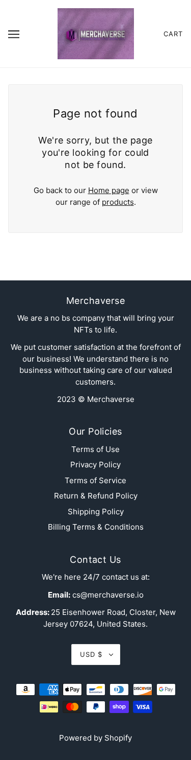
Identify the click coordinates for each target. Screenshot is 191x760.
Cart (173, 34)
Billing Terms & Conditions (96, 527)
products (118, 202)
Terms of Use (95, 449)
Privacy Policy (95, 464)
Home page (108, 190)
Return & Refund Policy (96, 496)
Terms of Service (95, 480)
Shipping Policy (96, 511)
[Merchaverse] (96, 33)
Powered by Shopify (95, 738)
